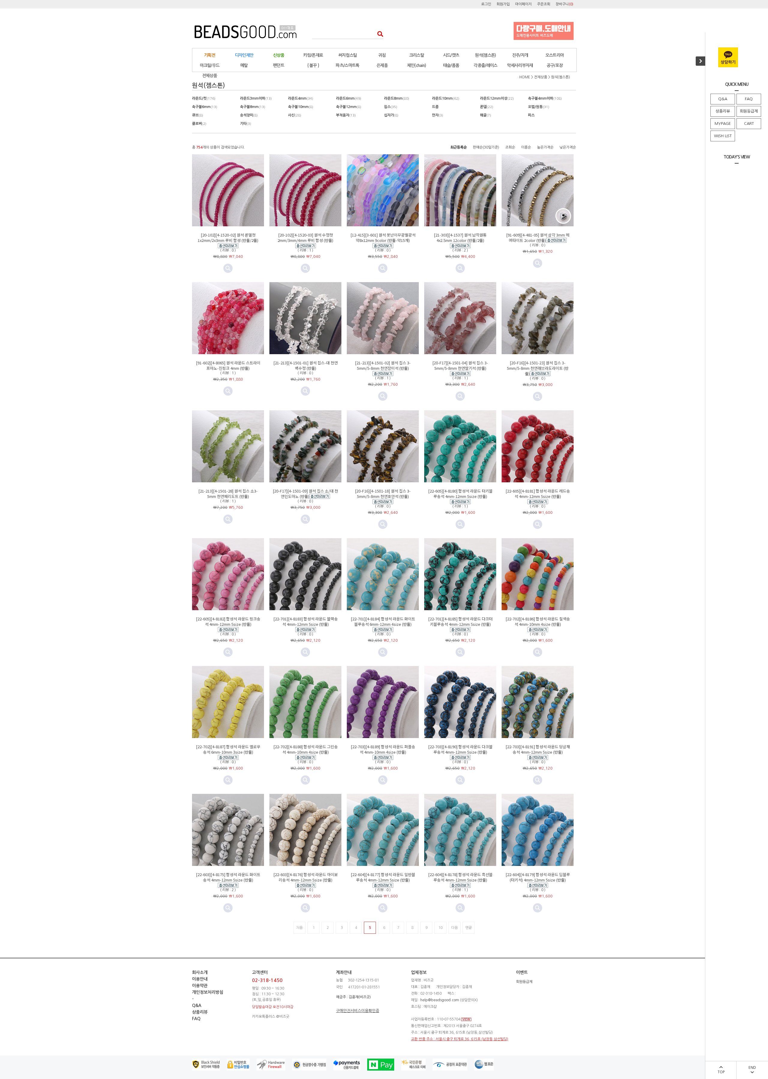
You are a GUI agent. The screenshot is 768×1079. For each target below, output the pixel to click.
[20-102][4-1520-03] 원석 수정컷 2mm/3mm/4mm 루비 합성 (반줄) (305, 237)
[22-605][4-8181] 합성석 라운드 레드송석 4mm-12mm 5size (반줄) (538, 493)
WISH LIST (723, 136)
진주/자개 (520, 55)
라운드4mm (300, 98)
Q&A (722, 99)
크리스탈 (416, 55)
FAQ (749, 99)
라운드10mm (445, 98)
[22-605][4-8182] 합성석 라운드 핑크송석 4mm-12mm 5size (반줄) (228, 621)
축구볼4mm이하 (545, 98)
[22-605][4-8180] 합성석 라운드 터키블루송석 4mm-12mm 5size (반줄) (460, 493)
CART (749, 123)
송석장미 (249, 115)
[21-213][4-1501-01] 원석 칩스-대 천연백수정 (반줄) (305, 365)
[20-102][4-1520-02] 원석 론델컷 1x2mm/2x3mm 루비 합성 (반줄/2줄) (228, 237)
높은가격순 (545, 147)
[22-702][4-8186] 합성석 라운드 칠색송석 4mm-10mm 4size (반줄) (538, 621)
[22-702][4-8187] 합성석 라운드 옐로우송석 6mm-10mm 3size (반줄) (228, 749)
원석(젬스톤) (485, 55)
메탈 (244, 65)
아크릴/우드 (210, 65)
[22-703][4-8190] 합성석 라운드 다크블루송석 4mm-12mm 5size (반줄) (460, 749)
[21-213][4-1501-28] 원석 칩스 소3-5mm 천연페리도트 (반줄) (228, 493)
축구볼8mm (252, 107)
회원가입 (503, 4)
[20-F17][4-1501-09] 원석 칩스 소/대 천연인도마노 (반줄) (305, 493)
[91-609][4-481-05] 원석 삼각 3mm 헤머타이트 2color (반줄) (537, 237)
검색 (378, 34)
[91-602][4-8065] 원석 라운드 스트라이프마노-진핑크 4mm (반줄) (228, 365)
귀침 (382, 55)
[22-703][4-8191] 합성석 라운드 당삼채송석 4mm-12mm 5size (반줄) (538, 749)
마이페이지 (523, 4)
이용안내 (200, 979)
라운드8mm (396, 98)
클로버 (199, 123)
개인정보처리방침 (207, 992)
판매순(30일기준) (486, 147)
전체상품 (209, 76)
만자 (437, 115)
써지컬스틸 (347, 55)
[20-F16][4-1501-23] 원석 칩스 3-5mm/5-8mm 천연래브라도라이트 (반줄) (537, 368)
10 (440, 928)
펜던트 (278, 65)
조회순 (510, 147)
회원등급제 (749, 111)
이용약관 (200, 986)
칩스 (390, 107)
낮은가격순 (568, 147)
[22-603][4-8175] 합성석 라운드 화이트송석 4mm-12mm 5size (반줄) (228, 877)
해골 (485, 115)
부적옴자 (346, 115)
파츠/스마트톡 (347, 65)
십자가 (391, 115)
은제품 (382, 65)
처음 (299, 928)
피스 (531, 115)
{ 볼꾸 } (313, 65)
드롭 (435, 107)
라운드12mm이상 (497, 98)
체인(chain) (416, 65)
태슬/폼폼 (451, 65)
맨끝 (468, 928)
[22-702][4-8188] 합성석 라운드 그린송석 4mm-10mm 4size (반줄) (305, 749)
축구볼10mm (300, 107)
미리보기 (228, 268)
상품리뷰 (723, 111)
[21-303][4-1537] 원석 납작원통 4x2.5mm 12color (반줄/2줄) (460, 237)
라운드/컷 (203, 98)
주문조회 (543, 4)
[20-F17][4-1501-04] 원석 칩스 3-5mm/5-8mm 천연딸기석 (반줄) (460, 365)
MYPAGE (723, 123)
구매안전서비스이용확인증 (357, 1011)
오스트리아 (554, 55)
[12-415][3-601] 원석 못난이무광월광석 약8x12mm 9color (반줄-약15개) (383, 237)
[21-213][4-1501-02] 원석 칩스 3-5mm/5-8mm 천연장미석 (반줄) (383, 365)
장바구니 (564, 4)
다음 (454, 928)
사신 (294, 115)
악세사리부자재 (520, 65)
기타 (245, 123)
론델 (486, 107)
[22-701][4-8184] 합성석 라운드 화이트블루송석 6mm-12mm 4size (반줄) (383, 621)
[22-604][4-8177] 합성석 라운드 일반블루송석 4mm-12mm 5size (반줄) (383, 877)
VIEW (466, 1019)
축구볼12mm (348, 107)
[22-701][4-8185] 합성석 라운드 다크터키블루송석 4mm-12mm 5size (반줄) (460, 621)
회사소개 (200, 972)
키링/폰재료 (313, 55)
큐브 (197, 115)
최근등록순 (458, 147)
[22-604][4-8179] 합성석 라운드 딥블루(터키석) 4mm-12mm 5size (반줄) (538, 877)
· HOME (524, 77)
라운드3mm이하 (256, 98)
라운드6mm (348, 98)
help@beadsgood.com (439, 1000)
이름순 (526, 147)
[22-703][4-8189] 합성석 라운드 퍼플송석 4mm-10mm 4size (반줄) (383, 749)
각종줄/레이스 (485, 65)
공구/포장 (555, 65)
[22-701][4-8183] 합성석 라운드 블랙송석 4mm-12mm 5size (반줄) (305, 621)
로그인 (486, 4)
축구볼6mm (204, 107)
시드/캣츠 (451, 55)
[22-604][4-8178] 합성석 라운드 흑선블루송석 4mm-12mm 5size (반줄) (460, 877)
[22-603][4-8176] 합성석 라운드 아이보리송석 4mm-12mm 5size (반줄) (305, 877)
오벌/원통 (538, 107)
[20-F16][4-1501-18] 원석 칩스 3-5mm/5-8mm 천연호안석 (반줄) (383, 493)
